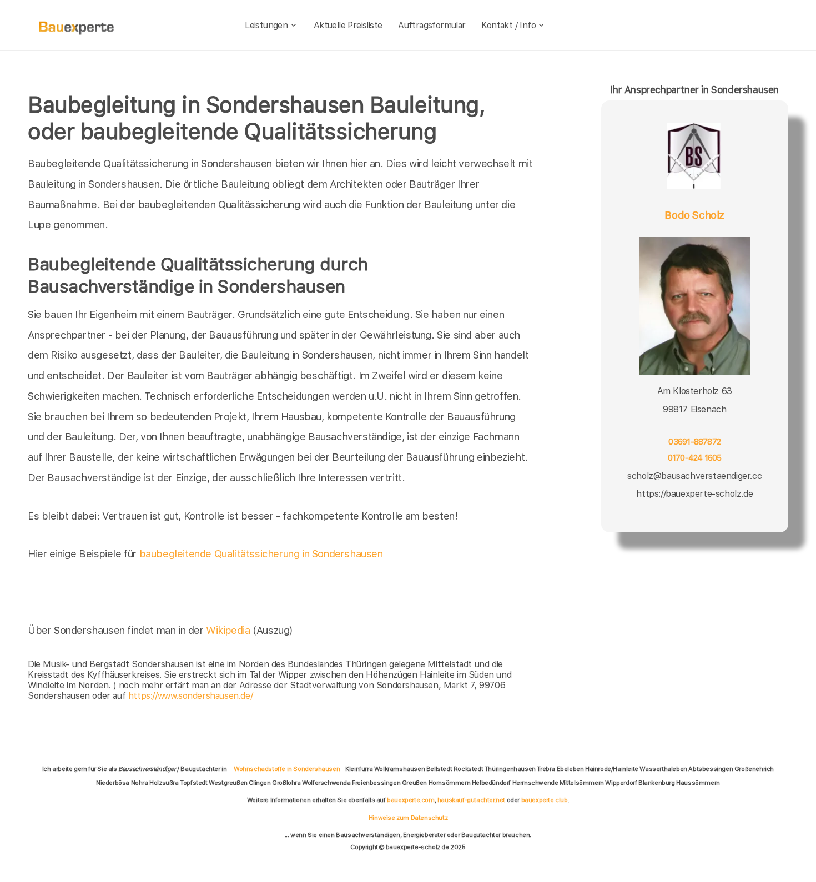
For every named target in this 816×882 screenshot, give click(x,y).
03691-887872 (694, 442)
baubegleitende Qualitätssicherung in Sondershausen (261, 554)
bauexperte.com (410, 800)
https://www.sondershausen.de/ (190, 696)
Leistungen (266, 25)
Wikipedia (229, 630)
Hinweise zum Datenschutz (408, 817)
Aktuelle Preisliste (348, 25)
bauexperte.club (544, 800)
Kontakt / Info (508, 25)
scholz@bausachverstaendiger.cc (694, 476)
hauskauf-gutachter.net (471, 800)
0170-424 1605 (695, 458)
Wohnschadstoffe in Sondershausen (287, 769)
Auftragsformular (431, 25)
